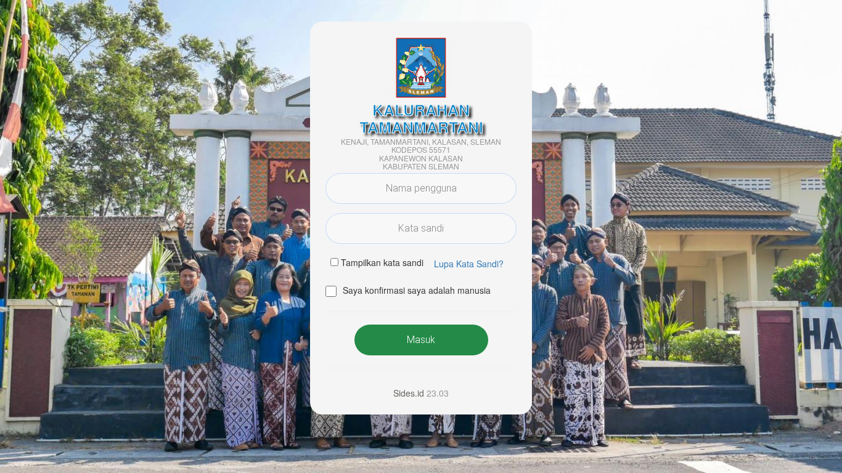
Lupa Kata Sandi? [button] (469, 263)
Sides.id (408, 393)
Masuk (421, 340)
